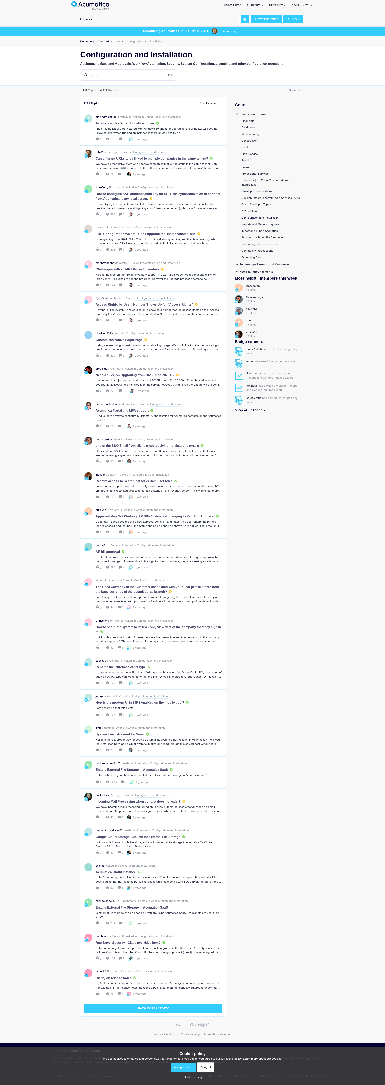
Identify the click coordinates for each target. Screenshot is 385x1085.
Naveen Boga (254, 297)
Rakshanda (253, 285)
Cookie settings (190, 1034)
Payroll (245, 167)
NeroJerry (102, 187)
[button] (192, 1077)
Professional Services (255, 173)
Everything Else (251, 257)
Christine (101, 620)
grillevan (101, 509)
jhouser (100, 474)
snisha (100, 865)
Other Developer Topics (256, 204)
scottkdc (101, 227)
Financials (247, 120)
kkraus (100, 580)
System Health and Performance (262, 237)
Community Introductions (257, 250)
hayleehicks (103, 795)
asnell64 (101, 971)
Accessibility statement (218, 1034)
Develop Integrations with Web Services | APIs (270, 197)
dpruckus (101, 368)
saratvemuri (253, 398)
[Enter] (84, 75)
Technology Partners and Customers (265, 264)
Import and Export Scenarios (259, 230)
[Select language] (245, 19)
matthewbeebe (105, 262)
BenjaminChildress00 (109, 830)
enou (249, 320)
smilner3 (251, 308)
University (232, 5)
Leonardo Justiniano (109, 404)
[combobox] (128, 75)
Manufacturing (250, 134)
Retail (245, 160)
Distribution (248, 127)
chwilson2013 (104, 333)
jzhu (98, 727)
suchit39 (101, 660)
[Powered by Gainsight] (192, 1026)
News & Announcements (256, 271)
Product (276, 5)
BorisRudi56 (254, 349)
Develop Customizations (256, 191)
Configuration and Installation (260, 217)
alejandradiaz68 (106, 116)
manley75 (102, 936)
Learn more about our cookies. (262, 1058)
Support (253, 5)
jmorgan (101, 696)
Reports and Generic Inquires (260, 224)
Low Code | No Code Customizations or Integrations (266, 182)
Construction (249, 140)
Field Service (249, 153)
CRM (244, 147)
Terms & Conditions (165, 1034)
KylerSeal (102, 298)
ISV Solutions (249, 211)
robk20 (100, 152)
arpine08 (251, 332)
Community (300, 5)
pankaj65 (101, 545)
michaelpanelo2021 (108, 763)
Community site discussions (259, 244)
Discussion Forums (110, 41)
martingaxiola (104, 439)
